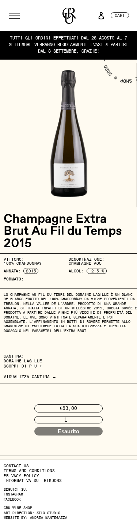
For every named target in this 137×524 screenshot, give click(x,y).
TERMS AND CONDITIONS (29, 470)
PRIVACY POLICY (21, 475)
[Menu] (14, 15)
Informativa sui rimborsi (34, 480)
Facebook (12, 499)
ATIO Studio (48, 512)
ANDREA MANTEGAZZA (48, 517)
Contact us (16, 465)
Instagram (13, 494)
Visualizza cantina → (30, 376)
